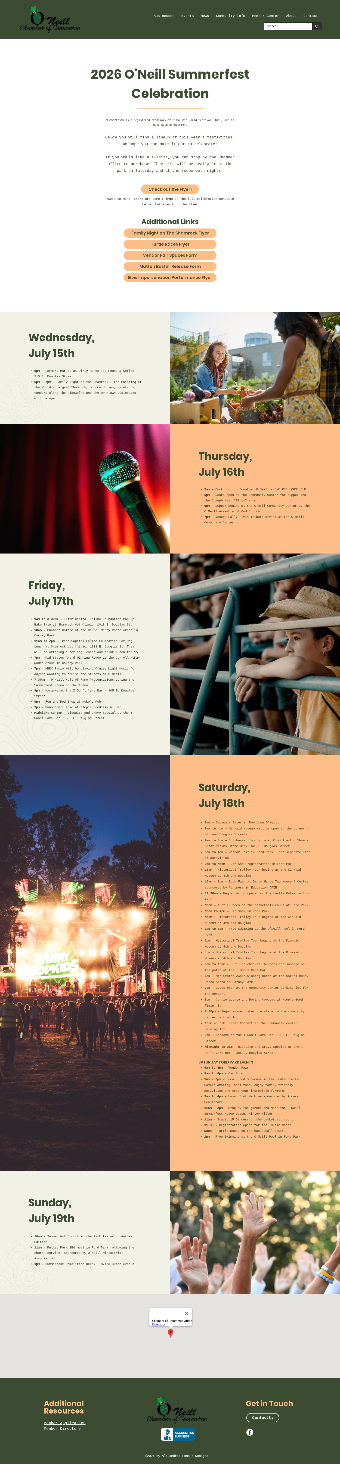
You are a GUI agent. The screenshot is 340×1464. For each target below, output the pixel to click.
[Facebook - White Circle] (249, 1432)
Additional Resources (64, 1407)
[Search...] (316, 26)
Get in (257, 1403)
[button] (164, 16)
